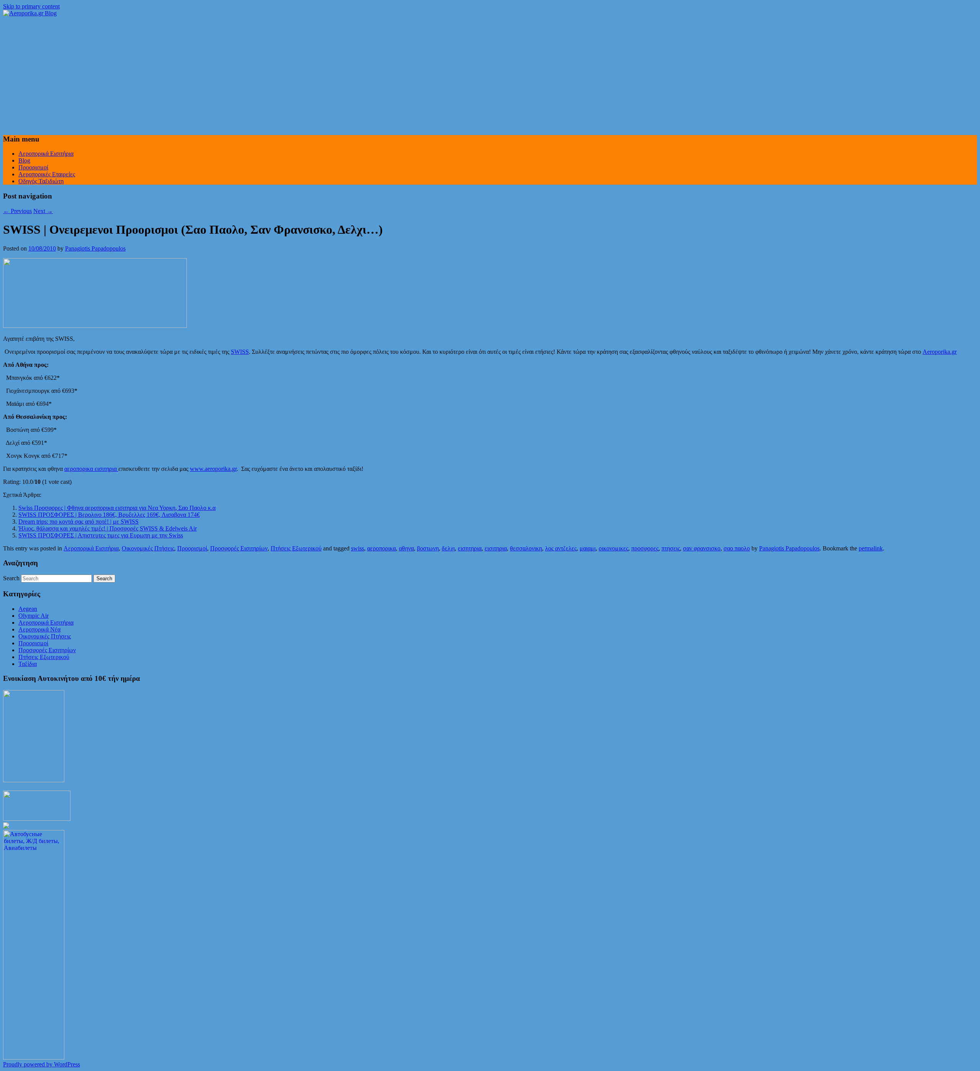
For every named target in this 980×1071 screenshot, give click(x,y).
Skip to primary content (31, 6)
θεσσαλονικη (526, 548)
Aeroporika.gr (940, 351)
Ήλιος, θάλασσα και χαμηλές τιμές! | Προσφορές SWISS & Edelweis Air (107, 528)
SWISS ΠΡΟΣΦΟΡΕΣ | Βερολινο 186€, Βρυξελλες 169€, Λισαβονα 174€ (109, 514)
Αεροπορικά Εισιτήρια (46, 153)
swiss (357, 548)
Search (11, 578)
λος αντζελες (561, 548)
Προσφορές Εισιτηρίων (239, 548)
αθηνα (406, 548)
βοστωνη (428, 548)
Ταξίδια (27, 664)
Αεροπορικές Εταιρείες (46, 174)
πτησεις (671, 548)
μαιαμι (588, 548)
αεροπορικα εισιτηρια (91, 469)
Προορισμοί (33, 167)
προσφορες (644, 548)
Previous (17, 211)
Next (43, 211)
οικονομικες (613, 548)
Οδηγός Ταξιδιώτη (41, 181)
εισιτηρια (496, 548)
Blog (24, 160)
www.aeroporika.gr (213, 469)
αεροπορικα (381, 548)
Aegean (27, 608)
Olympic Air (33, 615)
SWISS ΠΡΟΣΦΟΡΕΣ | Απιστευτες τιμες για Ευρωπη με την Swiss (100, 535)
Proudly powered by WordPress (41, 1064)
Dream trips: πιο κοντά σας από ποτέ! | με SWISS (78, 521)
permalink (871, 548)
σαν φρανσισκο (701, 548)
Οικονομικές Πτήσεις (148, 548)
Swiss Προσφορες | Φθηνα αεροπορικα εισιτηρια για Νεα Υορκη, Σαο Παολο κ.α (117, 508)
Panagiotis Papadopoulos (95, 248)
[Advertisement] (490, 74)
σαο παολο (737, 548)
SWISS (240, 351)
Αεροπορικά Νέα (39, 629)
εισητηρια (470, 548)
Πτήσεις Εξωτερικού (296, 548)
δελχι (448, 548)
